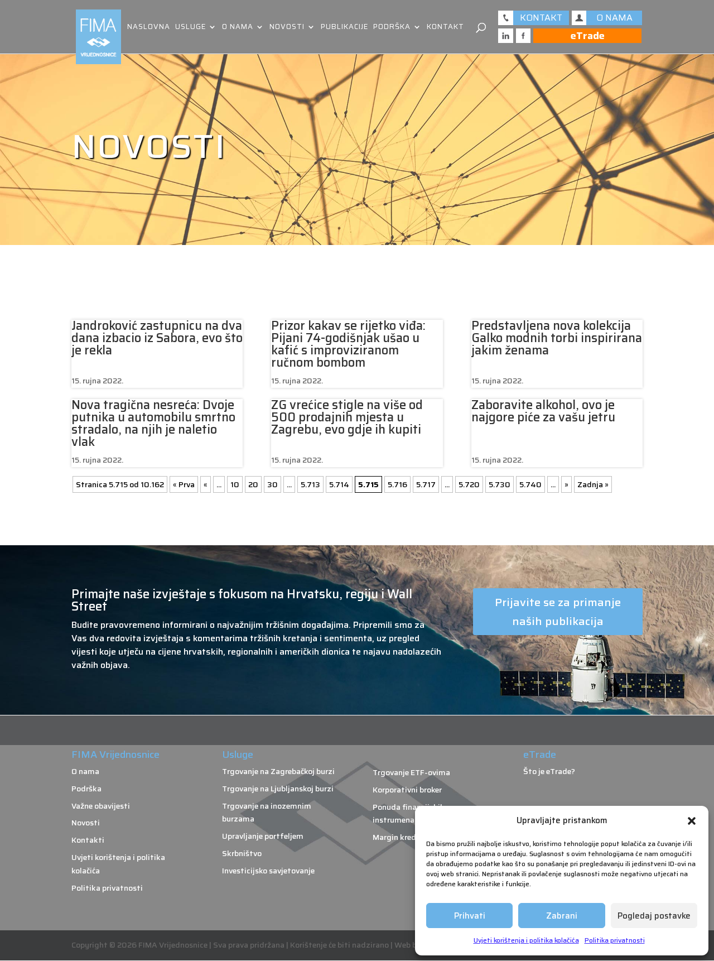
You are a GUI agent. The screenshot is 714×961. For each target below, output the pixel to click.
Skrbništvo (242, 853)
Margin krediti (398, 837)
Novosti (287, 27)
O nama (237, 27)
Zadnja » (593, 484)
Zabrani (561, 915)
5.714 (339, 484)
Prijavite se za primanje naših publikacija (558, 611)
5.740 (530, 484)
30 (272, 484)
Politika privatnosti (615, 940)
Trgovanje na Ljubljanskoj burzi (278, 788)
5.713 (310, 484)
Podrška (392, 27)
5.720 (469, 484)
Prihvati (469, 915)
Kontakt (445, 27)
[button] (691, 821)
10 (234, 484)
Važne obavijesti (100, 806)
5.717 (426, 484)
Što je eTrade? (549, 771)
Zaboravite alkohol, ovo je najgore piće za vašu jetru (543, 411)
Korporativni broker (407, 790)
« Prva (184, 484)
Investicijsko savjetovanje (268, 870)
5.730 (499, 484)
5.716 (397, 484)
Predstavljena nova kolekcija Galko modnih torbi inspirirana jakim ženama (556, 338)
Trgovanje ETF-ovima (411, 772)
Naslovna (148, 27)
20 (253, 484)
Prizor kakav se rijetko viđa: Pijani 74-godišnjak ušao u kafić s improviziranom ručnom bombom (348, 344)
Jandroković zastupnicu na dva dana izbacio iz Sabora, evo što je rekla (157, 338)
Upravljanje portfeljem (262, 836)
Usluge (190, 27)
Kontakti (87, 840)
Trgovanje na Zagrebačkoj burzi (278, 771)
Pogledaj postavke (654, 915)
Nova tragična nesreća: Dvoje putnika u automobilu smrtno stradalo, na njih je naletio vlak (153, 423)
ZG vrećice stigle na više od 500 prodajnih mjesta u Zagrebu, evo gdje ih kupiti (347, 417)
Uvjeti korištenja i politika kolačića (526, 940)
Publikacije (344, 27)
